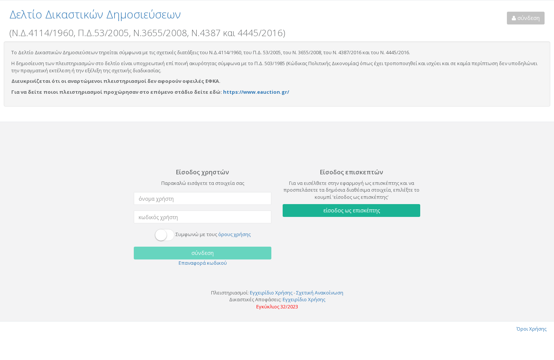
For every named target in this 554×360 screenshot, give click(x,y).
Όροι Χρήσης (531, 328)
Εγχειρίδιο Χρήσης (271, 292)
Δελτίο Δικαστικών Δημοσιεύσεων (95, 14)
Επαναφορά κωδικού (203, 262)
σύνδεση (528, 17)
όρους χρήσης (234, 234)
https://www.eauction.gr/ (256, 91)
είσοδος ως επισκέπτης (351, 210)
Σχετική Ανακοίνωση (319, 292)
